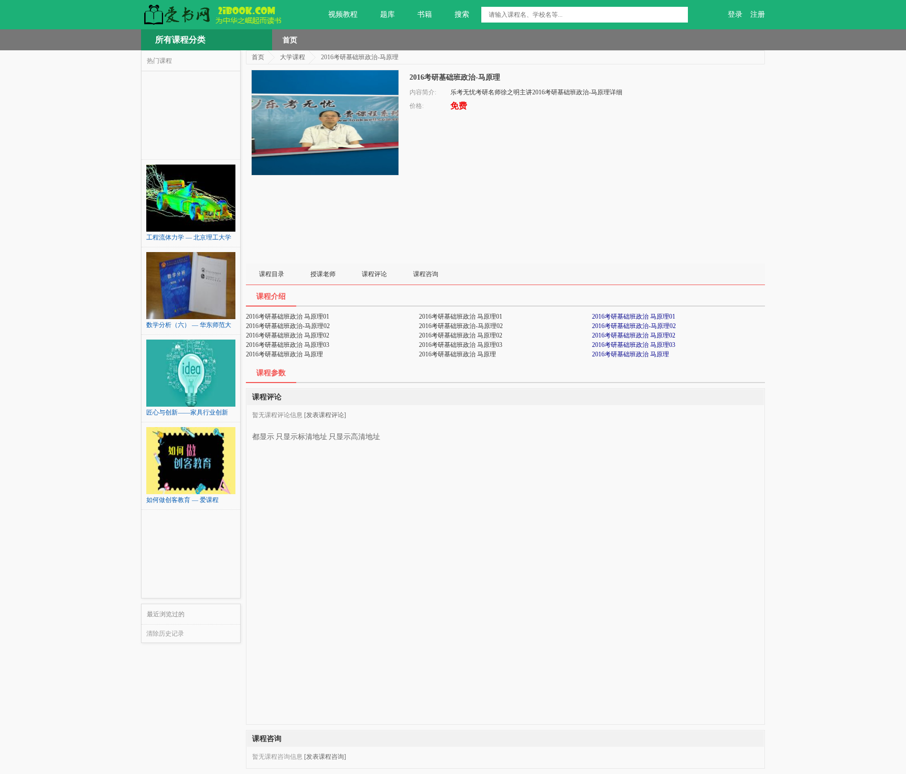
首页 (290, 40)
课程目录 (271, 274)
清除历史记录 (165, 633)
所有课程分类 (180, 39)
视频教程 (343, 14)
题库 (387, 14)
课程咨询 (425, 274)
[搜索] (680, 15)
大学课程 (292, 57)
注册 (757, 14)
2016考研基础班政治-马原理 (359, 57)
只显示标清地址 (301, 437)
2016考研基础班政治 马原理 (630, 354)
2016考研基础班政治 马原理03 (633, 344)
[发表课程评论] (325, 415)
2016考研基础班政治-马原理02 (634, 326)
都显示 (263, 437)
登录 (735, 14)
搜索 (462, 14)
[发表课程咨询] (325, 756)
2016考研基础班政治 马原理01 (633, 316)
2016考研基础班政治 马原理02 (633, 335)
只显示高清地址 (354, 437)
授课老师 (323, 274)
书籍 (424, 14)
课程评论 (374, 274)
